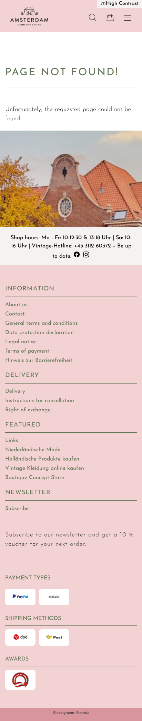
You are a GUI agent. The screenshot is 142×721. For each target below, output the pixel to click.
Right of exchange (28, 410)
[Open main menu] (127, 18)
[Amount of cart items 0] (110, 17)
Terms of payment (27, 351)
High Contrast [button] (122, 3)
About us (16, 305)
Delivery (15, 391)
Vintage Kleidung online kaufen (44, 468)
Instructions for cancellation (39, 400)
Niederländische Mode (32, 450)
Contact (15, 314)
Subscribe (17, 508)
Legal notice (20, 342)
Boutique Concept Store (34, 477)
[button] (92, 17)
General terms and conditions (41, 323)
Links (11, 440)
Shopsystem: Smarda (71, 713)
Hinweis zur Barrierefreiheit (38, 360)
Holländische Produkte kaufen (42, 459)
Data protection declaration (39, 332)
